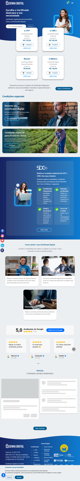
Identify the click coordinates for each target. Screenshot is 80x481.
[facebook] (2, 231)
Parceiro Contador (47, 454)
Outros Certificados (64, 88)
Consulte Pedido (46, 460)
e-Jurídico (37, 460)
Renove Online (48, 457)
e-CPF (35, 450)
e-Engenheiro (37, 463)
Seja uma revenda (47, 450)
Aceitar (19, 477)
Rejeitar (9, 477)
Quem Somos (48, 447)
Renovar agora (12, 119)
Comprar (28, 45)
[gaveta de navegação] (72, 3)
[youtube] (2, 241)
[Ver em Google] (8, 357)
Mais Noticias (40, 428)
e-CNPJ (36, 452)
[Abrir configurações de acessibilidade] (3, 475)
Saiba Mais (44, 230)
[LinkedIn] (2, 245)
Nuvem (36, 455)
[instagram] (2, 236)
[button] (6, 349)
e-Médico (36, 457)
